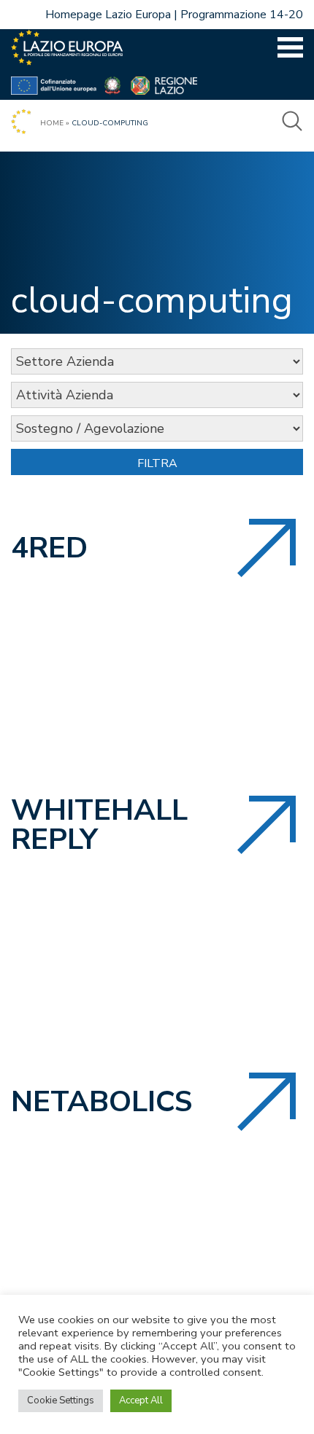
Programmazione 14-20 (241, 15)
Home (52, 123)
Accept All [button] (141, 1400)
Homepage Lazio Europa (108, 15)
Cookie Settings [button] (60, 1400)
